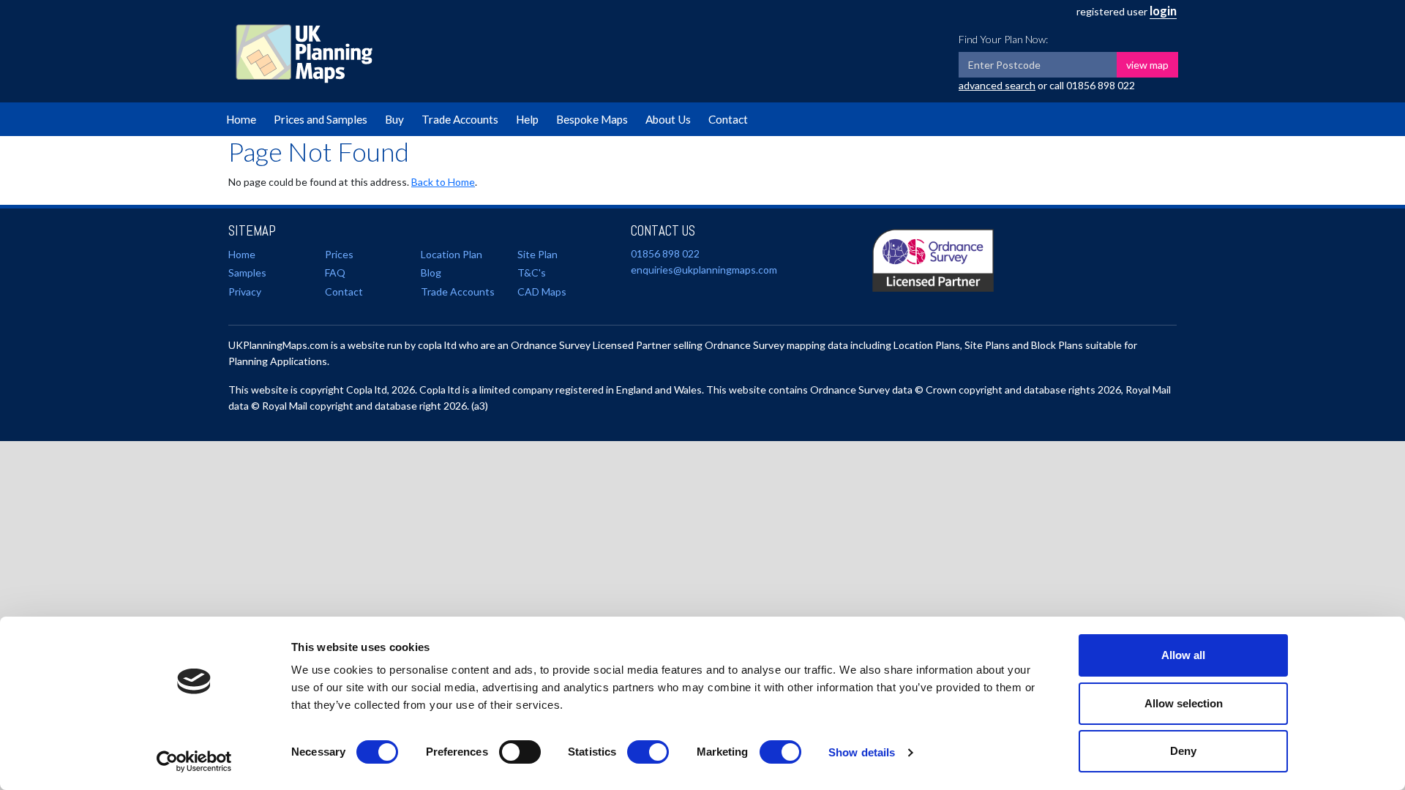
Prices (339, 254)
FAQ (335, 272)
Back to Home (443, 182)
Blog (431, 272)
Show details (861, 752)
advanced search (997, 85)
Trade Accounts (460, 119)
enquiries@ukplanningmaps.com (704, 269)
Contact (728, 119)
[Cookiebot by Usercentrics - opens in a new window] (194, 761)
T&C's (531, 272)
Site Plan (537, 254)
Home (241, 119)
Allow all (1183, 655)
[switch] (520, 752)
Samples (247, 272)
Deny (1183, 751)
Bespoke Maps (592, 119)
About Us (668, 119)
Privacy (244, 291)
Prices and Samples (320, 119)
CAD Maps (541, 291)
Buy (394, 119)
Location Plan (451, 254)
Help (527, 119)
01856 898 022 (1100, 85)
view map (1147, 65)
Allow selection (1183, 703)
